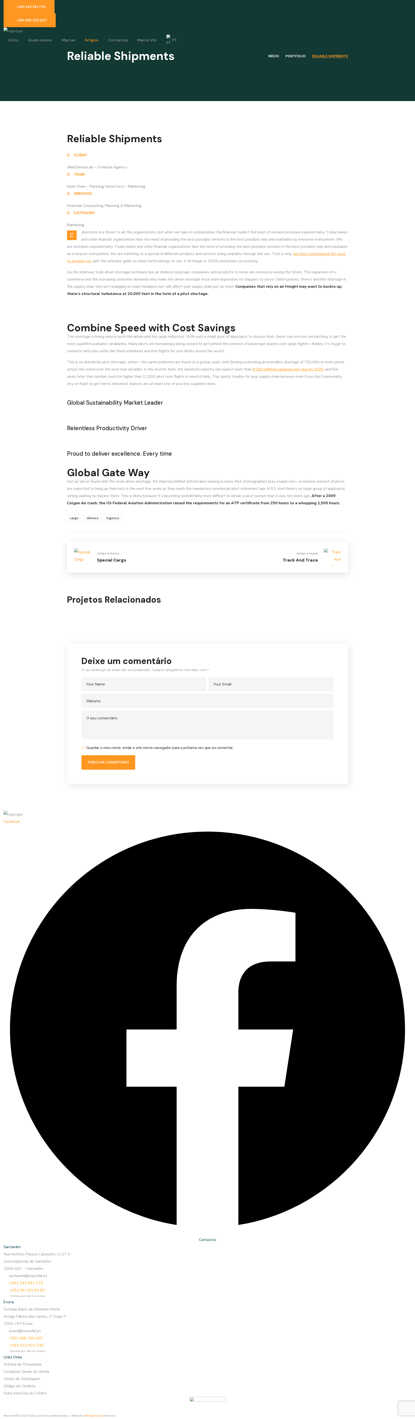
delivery (92, 518)
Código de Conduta (19, 1386)
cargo (74, 518)
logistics (112, 518)
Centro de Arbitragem (22, 1378)
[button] (29, 6)
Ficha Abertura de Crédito (25, 1393)
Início (273, 56)
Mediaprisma (93, 1416)
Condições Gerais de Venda (26, 1371)
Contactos (207, 1239)
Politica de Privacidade (23, 1364)
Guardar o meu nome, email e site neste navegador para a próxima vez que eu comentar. (159, 747)
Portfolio (296, 56)
